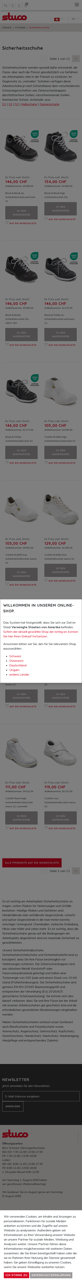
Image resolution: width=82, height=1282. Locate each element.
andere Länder (19, 674)
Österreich (16, 661)
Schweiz (15, 656)
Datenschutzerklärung (51, 1275)
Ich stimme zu (16, 1275)
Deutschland (18, 665)
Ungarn (14, 670)
